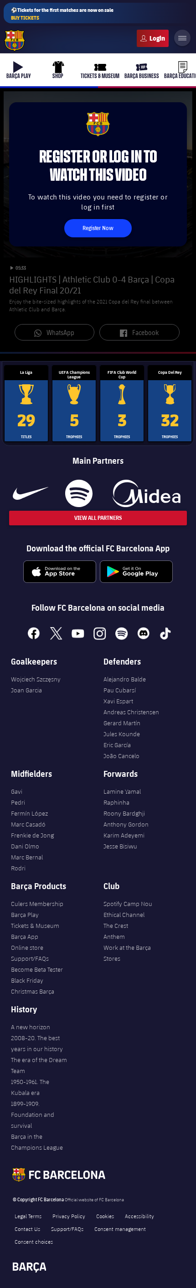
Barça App (24, 936)
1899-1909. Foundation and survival (32, 1114)
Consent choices (34, 1241)
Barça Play (25, 914)
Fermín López (29, 813)
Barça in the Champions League (37, 1142)
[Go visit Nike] (30, 493)
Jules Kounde (121, 734)
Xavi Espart (118, 701)
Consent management (120, 1228)
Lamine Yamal (122, 791)
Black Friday (27, 980)
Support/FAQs (30, 958)
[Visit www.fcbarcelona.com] (15, 41)
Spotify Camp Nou (127, 903)
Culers (153, 38)
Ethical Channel (123, 914)
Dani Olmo (25, 846)
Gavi (16, 791)
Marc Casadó (28, 824)
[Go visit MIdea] (146, 493)
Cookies (105, 1216)
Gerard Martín (121, 723)
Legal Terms (28, 1216)
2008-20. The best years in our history (37, 1043)
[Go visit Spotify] (79, 493)
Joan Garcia (26, 690)
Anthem (114, 936)
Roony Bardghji (124, 813)
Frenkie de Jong (32, 835)
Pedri (18, 802)
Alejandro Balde (124, 679)
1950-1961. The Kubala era (30, 1087)
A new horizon (30, 1027)
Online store (27, 947)
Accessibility (139, 1216)
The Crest (115, 925)
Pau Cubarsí (119, 690)
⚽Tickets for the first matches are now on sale (62, 13)
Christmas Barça (32, 991)
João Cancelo (121, 755)
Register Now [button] (98, 228)
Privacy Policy (68, 1216)
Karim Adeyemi (123, 835)
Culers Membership (37, 903)
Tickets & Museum (35, 925)
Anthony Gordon (126, 824)
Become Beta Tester (37, 969)
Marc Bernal (27, 857)
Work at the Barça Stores (127, 953)
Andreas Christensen (131, 712)
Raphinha (116, 802)
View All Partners (98, 517)
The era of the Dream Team (39, 1065)
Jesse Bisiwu (120, 846)
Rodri (18, 868)
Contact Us (27, 1228)
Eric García (117, 745)
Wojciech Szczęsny (36, 679)
